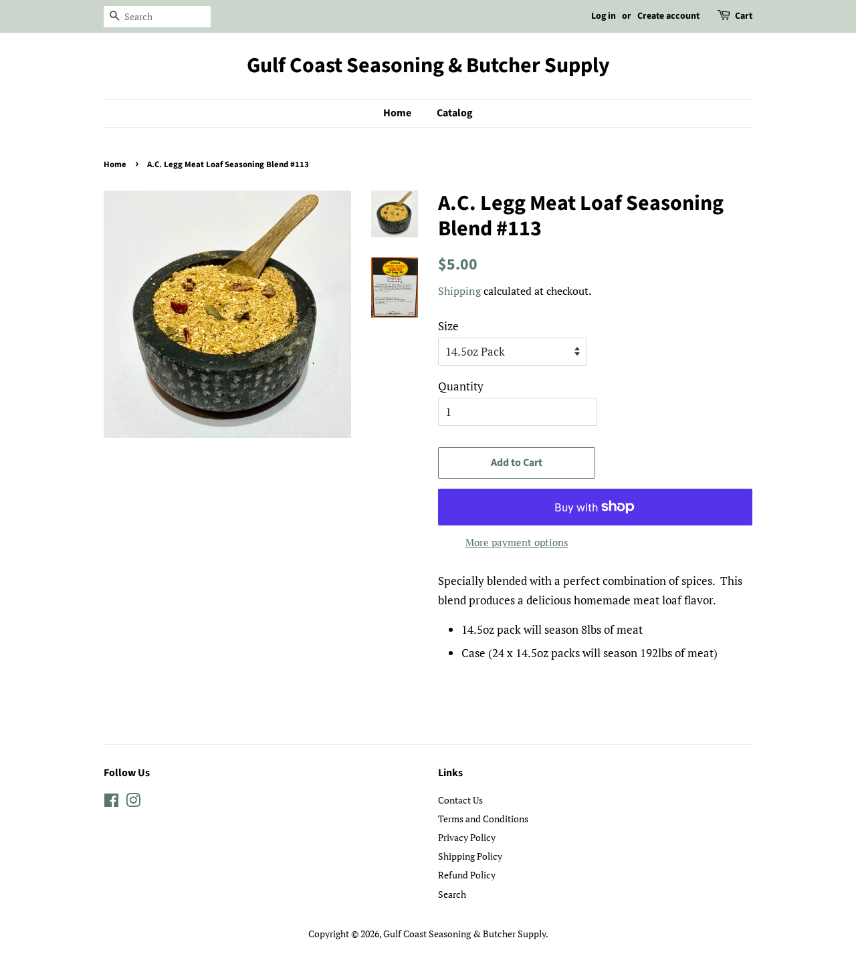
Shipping (459, 290)
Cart (743, 16)
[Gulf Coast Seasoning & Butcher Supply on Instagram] (133, 802)
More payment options (516, 542)
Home (397, 113)
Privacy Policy (467, 837)
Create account (668, 16)
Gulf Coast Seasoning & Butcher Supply (428, 65)
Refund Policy (467, 874)
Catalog (455, 113)
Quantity (461, 386)
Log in (603, 16)
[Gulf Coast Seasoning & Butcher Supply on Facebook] (111, 802)
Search (452, 894)
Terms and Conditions (483, 818)
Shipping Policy (470, 856)
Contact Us (460, 800)
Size (448, 326)
